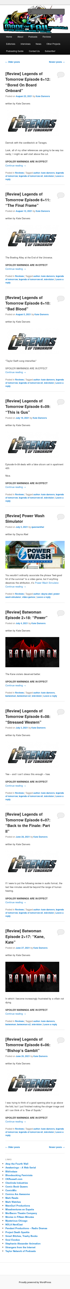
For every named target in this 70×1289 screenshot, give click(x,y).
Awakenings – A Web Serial (20, 1167)
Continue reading (15, 165)
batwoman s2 (24, 695)
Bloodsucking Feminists (18, 1175)
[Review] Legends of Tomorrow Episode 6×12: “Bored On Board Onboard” (27, 82)
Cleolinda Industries (16, 1182)
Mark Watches (13, 1201)
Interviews (26, 43)
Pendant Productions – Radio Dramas (26, 1228)
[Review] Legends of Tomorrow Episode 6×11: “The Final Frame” (27, 199)
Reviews (47, 36)
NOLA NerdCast (14, 1224)
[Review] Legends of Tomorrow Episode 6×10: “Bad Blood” (27, 303)
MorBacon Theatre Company (21, 1213)
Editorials (10, 43)
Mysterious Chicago (16, 1220)
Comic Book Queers (16, 1186)
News (38, 43)
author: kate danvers (44, 172)
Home (9, 36)
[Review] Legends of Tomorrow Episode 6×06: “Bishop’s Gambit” (27, 1044)
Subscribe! (50, 50)
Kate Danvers (43, 96)
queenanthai (37, 527)
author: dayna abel (42, 593)
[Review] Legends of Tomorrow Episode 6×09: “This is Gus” (27, 406)
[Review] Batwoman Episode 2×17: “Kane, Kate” (25, 936)
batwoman (10, 695)
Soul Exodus (12, 1239)
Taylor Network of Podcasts (20, 1251)
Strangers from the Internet (20, 1247)
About (20, 36)
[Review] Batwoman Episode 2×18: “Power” (26, 614)
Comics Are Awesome (17, 1194)
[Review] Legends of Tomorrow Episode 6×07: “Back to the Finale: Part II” (27, 822)
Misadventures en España (19, 1209)
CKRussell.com (13, 1179)
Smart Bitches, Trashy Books (21, 1236)
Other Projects (53, 43)
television (49, 176)
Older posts (12, 61)
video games (28, 597)
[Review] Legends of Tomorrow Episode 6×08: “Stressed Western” (27, 716)
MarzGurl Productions (17, 1205)
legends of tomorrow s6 (31, 176)
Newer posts (57, 61)
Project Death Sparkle (17, 1232)
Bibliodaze (11, 1171)
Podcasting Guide (15, 50)
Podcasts (32, 36)
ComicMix (11, 1190)
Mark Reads (11, 1198)
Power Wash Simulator (46, 582)
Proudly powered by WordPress (35, 1282)
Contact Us (34, 50)
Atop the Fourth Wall (16, 1163)
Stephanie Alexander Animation (23, 1243)
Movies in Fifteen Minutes (19, 1217)
